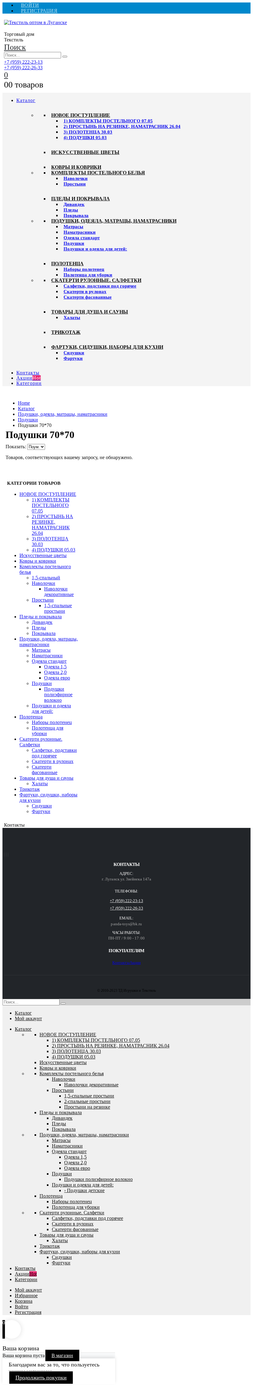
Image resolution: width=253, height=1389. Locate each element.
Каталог (25, 100)
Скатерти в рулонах (85, 291)
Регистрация (39, 10)
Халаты (72, 317)
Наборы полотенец (84, 269)
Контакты (27, 372)
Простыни (75, 183)
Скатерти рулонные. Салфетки (96, 280)
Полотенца (67, 263)
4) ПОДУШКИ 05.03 (85, 137)
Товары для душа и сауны (89, 311)
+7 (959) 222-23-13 (23, 62)
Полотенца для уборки (88, 274)
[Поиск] (64, 57)
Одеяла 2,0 (55, 672)
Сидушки (74, 352)
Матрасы (73, 226)
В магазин (62, 1355)
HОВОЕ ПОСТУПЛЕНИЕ (80, 115)
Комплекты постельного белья (98, 172)
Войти (30, 5)
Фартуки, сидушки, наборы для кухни (107, 347)
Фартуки (73, 358)
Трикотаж (66, 332)
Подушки (74, 243)
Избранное (26, 1295)
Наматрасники (80, 232)
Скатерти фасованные (88, 297)
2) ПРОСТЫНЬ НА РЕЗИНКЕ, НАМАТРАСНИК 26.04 (122, 126)
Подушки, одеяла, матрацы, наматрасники (113, 221)
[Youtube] (4, 854)
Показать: (16, 446)
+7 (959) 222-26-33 (23, 67)
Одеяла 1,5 (55, 666)
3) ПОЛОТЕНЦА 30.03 (88, 132)
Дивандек (74, 204)
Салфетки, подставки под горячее (100, 285)
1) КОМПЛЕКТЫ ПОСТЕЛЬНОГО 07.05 (108, 120)
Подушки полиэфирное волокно (58, 694)
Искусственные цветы (85, 152)
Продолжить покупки (41, 1377)
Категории (29, 383)
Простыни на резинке (87, 1107)
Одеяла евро (57, 677)
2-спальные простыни (87, 1101)
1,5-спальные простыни (58, 608)
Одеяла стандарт (82, 237)
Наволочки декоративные (59, 591)
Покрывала (76, 215)
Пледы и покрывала (80, 198)
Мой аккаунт (28, 1018)
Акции (28, 378)
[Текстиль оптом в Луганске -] (35, 22)
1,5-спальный (46, 577)
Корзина (23, 1301)
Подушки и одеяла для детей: (95, 248)
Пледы (71, 209)
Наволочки (76, 178)
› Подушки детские (84, 1190)
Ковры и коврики (76, 167)
